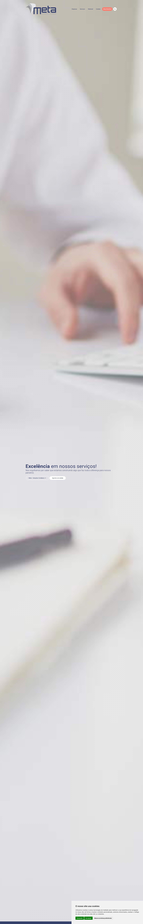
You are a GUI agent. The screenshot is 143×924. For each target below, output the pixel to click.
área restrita (107, 9)
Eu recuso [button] (88, 918)
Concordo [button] (80, 918)
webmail (90, 9)
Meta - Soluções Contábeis (37, 478)
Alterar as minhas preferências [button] (103, 918)
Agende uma (57, 478)
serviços (82, 9)
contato (98, 9)
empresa (74, 9)
